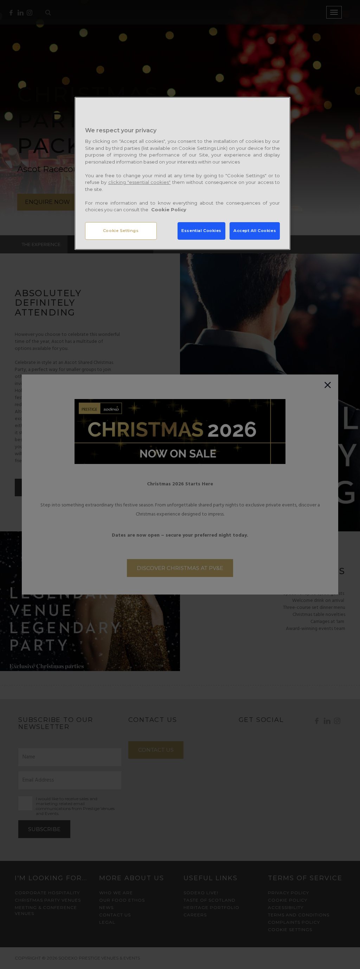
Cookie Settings (121, 230)
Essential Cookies (201, 230)
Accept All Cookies (254, 230)
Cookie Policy (168, 209)
